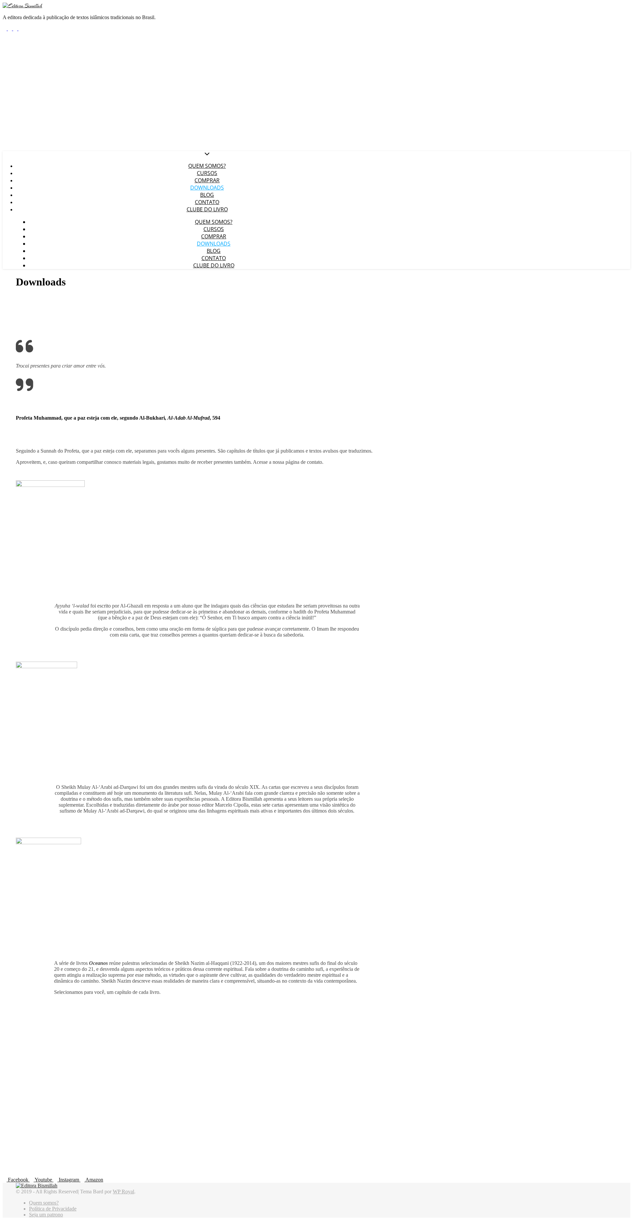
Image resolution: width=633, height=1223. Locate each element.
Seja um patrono (46, 1214)
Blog (207, 194)
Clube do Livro (207, 209)
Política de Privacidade (52, 1208)
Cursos (207, 173)
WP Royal (123, 1191)
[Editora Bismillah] (22, 6)
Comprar (207, 180)
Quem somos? (207, 165)
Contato (207, 202)
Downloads (207, 187)
